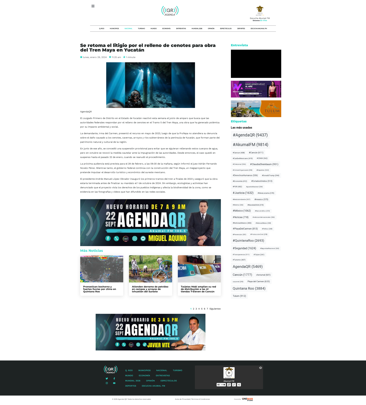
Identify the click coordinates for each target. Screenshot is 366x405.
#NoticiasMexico (242, 223)
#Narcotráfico (262, 211)
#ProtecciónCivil (258, 234)
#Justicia (243, 193)
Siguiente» (215, 308)
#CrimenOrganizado (242, 170)
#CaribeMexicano (243, 158)
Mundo (154, 28)
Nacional (128, 28)
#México (242, 210)
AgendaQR (248, 266)
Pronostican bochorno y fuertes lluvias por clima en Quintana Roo (99, 289)
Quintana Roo (249, 288)
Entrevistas (181, 28)
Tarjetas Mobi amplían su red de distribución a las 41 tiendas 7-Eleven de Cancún (198, 289)
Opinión (211, 28)
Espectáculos (225, 28)
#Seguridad (244, 248)
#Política (267, 229)
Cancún (242, 274)
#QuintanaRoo (248, 241)
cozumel (238, 282)
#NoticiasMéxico (263, 223)
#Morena (238, 205)
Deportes (241, 28)
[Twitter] (107, 378)
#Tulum (259, 255)
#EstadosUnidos (261, 181)
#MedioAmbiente (241, 199)
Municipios (114, 28)
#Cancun (239, 153)
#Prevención (239, 234)
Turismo (141, 28)
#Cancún (256, 152)
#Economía (240, 181)
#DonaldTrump (270, 175)
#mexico (261, 199)
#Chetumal (239, 164)
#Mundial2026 (255, 205)
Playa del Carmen (258, 281)
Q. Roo (101, 28)
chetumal (263, 275)
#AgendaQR (250, 135)
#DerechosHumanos (245, 175)
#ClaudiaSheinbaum (264, 164)
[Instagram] (107, 383)
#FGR (237, 187)
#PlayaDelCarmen (245, 228)
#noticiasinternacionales (264, 217)
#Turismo (239, 260)
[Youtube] (114, 383)
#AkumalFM (250, 144)
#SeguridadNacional (269, 248)
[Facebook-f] (114, 378)
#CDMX (262, 158)
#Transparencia (241, 255)
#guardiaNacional (254, 187)
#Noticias (240, 217)
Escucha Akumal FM (259, 28)
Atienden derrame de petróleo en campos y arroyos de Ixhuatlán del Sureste (150, 289)
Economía (166, 28)
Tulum (239, 295)
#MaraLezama (266, 193)
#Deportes (262, 170)
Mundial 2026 (197, 28)
